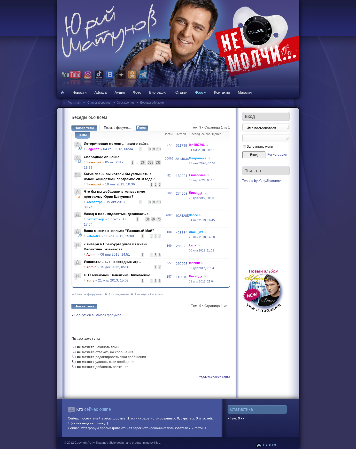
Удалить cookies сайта (214, 377)
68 (147, 219)
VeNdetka (93, 236)
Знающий (93, 162)
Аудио (120, 92)
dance (193, 215)
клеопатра (94, 202)
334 (143, 162)
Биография (158, 92)
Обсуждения (125, 102)
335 (150, 162)
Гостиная (74, 102)
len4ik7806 (197, 145)
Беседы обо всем (152, 102)
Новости (79, 92)
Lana (192, 245)
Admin (91, 254)
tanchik (194, 263)
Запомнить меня (260, 146)
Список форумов (98, 102)
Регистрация (277, 154)
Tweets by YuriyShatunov (261, 181)
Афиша (100, 92)
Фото (137, 92)
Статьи (181, 92)
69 (153, 219)
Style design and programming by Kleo (134, 442)
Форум (200, 92)
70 (159, 219)
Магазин (245, 92)
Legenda (92, 149)
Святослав (197, 175)
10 (159, 149)
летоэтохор (95, 219)
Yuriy (90, 280)
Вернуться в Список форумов (97, 315)
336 (158, 162)
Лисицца (195, 193)
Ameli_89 (196, 232)
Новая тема (84, 128)
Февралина (197, 158)
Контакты (222, 92)
